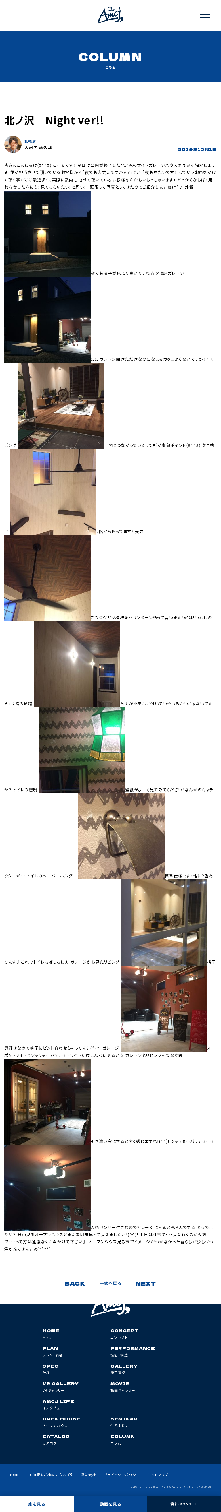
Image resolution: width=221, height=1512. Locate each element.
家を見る (36, 1504)
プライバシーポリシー (122, 1474)
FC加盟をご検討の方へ (47, 1474)
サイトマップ (158, 1474)
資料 (184, 1504)
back (75, 1283)
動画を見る (110, 1504)
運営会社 (88, 1474)
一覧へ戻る (110, 1283)
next (146, 1283)
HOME (14, 1474)
